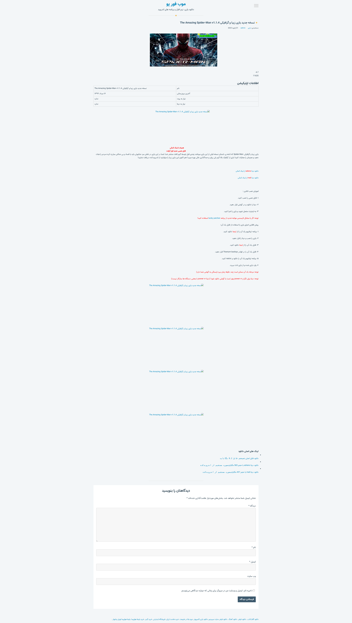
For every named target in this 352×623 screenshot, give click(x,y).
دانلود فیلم (242, 619)
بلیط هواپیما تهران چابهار (121, 619)
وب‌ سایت (251, 576)
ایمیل (252, 562)
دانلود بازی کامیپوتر (201, 619)
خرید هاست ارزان (172, 619)
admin (243, 28)
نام (254, 547)
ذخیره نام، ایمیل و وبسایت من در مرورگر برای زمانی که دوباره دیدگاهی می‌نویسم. (216, 591)
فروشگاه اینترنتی (159, 619)
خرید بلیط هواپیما (137, 619)
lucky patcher (215, 218)
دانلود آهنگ (233, 619)
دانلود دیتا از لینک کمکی (247, 171)
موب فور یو (176, 4)
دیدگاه (252, 506)
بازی (249, 28)
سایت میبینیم (214, 619)
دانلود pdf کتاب (252, 619)
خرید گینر (148, 619)
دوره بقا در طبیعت (186, 619)
